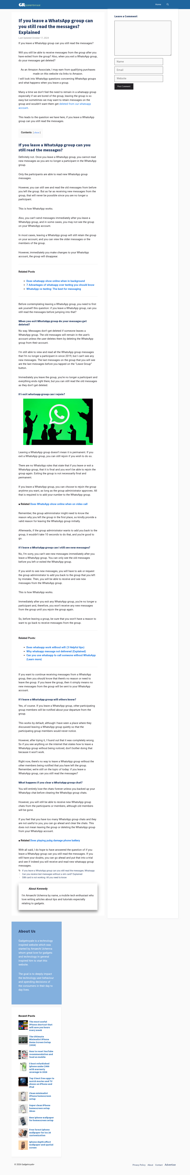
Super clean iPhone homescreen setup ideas (39, 1108)
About (150, 1165)
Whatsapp (90, 870)
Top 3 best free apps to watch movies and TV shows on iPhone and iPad (41, 1082)
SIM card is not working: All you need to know (44, 877)
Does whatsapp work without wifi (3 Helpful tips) (55, 647)
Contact (159, 1165)
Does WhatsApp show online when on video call (58, 504)
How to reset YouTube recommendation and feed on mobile (41, 1054)
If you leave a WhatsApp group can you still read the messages (53, 870)
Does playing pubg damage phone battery (55, 840)
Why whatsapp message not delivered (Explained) (56, 651)
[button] (168, 4)
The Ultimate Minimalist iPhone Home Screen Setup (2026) (40, 1041)
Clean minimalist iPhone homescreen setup (40, 1096)
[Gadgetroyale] (30, 4)
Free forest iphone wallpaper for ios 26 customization (40, 1132)
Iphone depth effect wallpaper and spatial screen (41, 1144)
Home (158, 4)
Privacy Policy (139, 1165)
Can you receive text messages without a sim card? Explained (52, 874)
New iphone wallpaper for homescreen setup (41, 1119)
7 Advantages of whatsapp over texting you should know (60, 284)
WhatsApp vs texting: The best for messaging (53, 289)
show (36, 132)
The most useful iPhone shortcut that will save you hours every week (40, 1026)
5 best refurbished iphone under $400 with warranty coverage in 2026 (39, 1068)
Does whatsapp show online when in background (55, 281)
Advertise (170, 1164)
